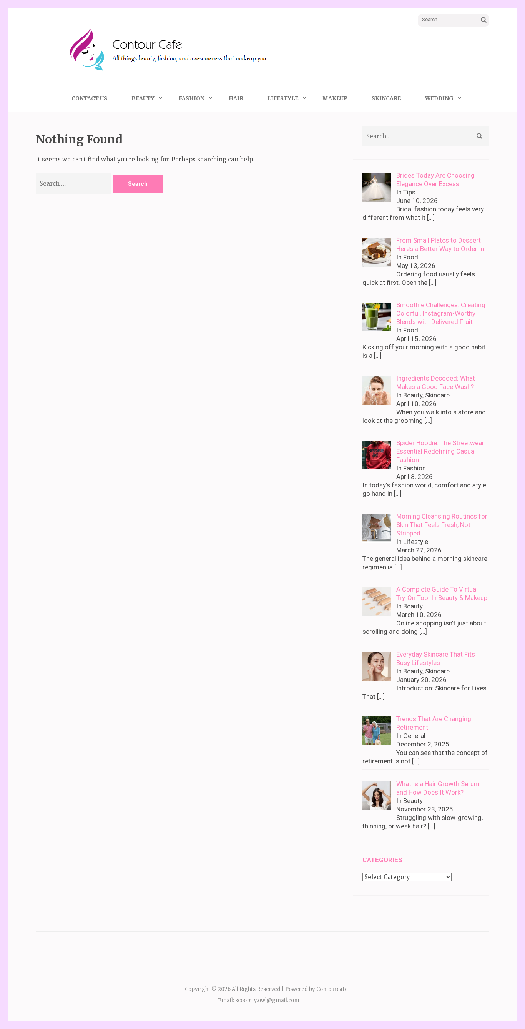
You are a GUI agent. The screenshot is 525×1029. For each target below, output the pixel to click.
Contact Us (89, 98)
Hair (236, 98)
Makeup (334, 98)
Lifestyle (282, 98)
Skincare (386, 98)
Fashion (191, 98)
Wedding (439, 98)
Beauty (143, 98)
